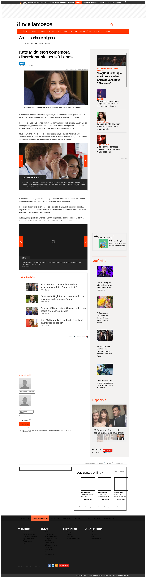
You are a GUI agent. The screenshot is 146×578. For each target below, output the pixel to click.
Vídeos (47, 43)
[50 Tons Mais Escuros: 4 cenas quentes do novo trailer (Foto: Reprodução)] (114, 440)
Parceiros (97, 31)
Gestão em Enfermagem (103, 507)
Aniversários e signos (37, 37)
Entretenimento (40, 518)
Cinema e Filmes (70, 529)
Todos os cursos (119, 472)
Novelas (50, 31)
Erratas (109, 463)
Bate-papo (54, 3)
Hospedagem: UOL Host (122, 575)
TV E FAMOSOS (24, 529)
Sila (46, 552)
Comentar (24, 424)
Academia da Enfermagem (85, 507)
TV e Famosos (37, 24)
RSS (56, 565)
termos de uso (42, 428)
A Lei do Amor (49, 534)
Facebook (26, 419)
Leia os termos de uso (25, 431)
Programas (93, 534)
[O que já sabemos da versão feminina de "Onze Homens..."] (107, 440)
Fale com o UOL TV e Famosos (94, 463)
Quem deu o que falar (63, 31)
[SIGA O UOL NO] (107, 451)
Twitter (25, 420)
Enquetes (70, 536)
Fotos (41, 43)
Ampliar (80, 146)
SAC (44, 2)
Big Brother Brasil (29, 539)
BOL (109, 3)
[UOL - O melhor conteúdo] (22, 3)
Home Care (116, 507)
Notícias (63, 3)
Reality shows (79, 31)
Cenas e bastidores (73, 539)
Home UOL (25, 518)
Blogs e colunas (37, 31)
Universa (86, 3)
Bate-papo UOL (109, 518)
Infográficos (71, 532)
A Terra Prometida (51, 536)
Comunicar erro (81, 336)
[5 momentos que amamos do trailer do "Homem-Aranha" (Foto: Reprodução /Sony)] (100, 440)
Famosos (94, 3)
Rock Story (49, 549)
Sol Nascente (49, 554)
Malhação (48, 547)
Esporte (71, 3)
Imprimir (71, 336)
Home (27, 43)
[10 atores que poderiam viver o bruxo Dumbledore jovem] (120, 440)
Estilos (92, 532)
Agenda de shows (95, 539)
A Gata (47, 532)
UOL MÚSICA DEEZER (93, 529)
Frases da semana (29, 534)
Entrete (78, 3)
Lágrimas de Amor (51, 545)
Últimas (26, 31)
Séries (88, 31)
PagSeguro (116, 3)
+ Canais (106, 31)
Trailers (69, 534)
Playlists (92, 536)
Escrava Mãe (49, 543)
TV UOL (103, 3)
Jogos (97, 518)
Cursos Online (104, 234)
